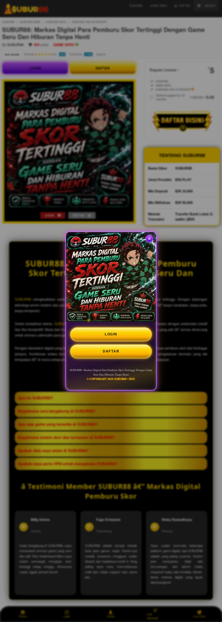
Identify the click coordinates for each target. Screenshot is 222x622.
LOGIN (111, 334)
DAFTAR (111, 351)
